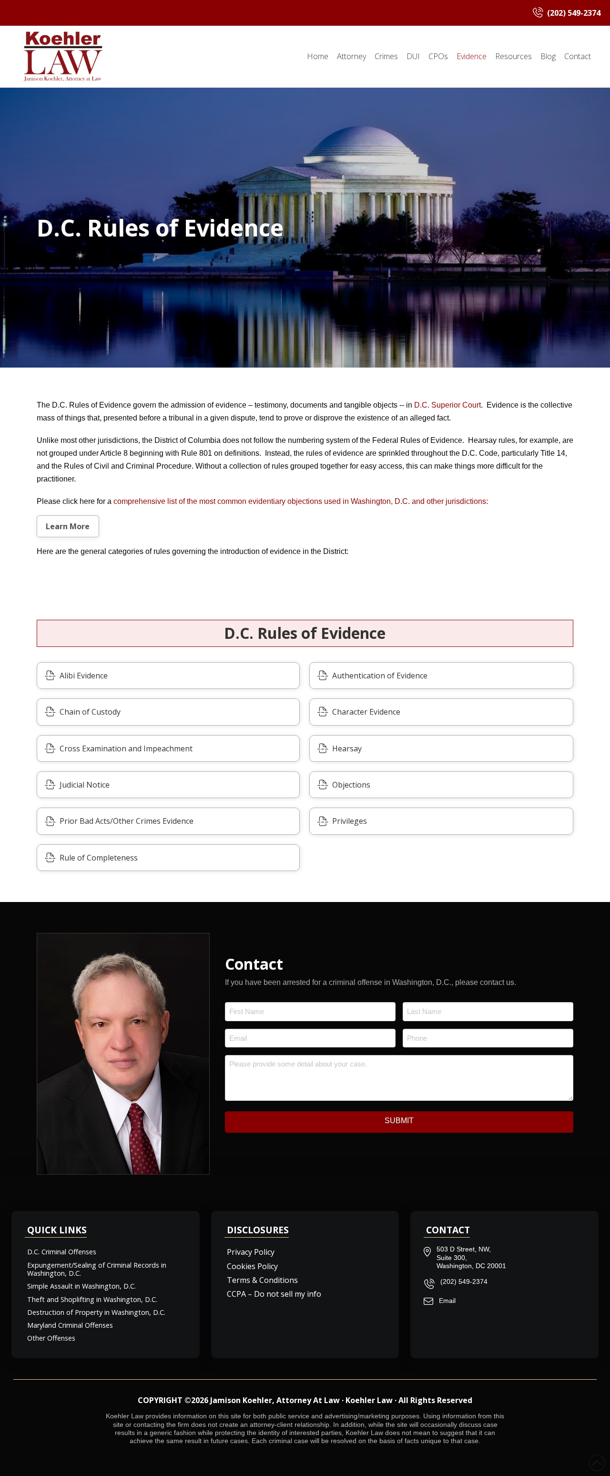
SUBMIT (399, 1121)
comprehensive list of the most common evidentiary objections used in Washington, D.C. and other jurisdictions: (300, 501)
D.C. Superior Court (447, 405)
